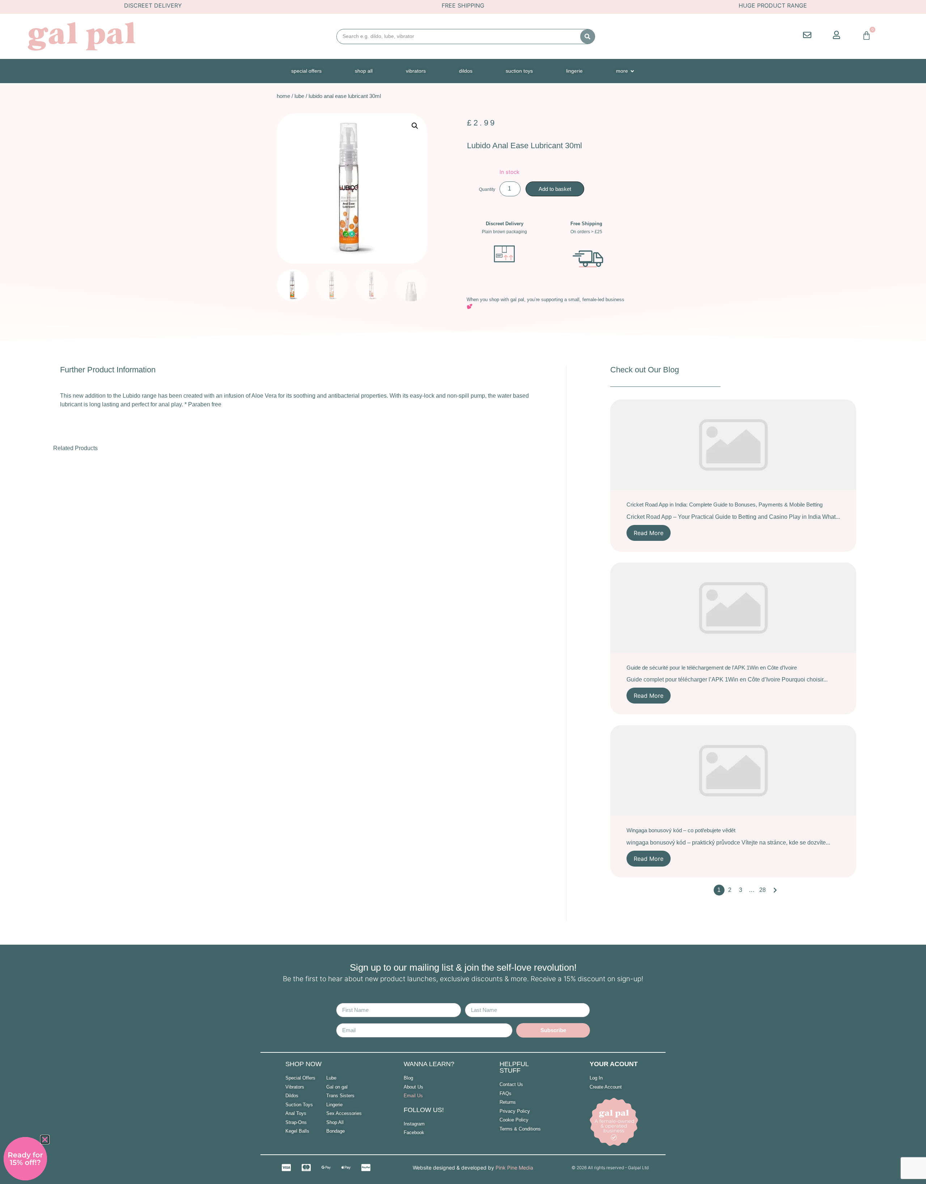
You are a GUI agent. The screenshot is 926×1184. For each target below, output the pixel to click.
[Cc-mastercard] (306, 1168)
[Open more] (632, 71)
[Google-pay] (326, 1168)
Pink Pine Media (514, 1167)
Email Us (413, 1095)
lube (299, 96)
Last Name (479, 1000)
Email (343, 1020)
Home (283, 96)
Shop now (303, 1064)
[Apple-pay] (346, 1168)
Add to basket (555, 189)
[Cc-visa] (286, 1168)
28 (762, 890)
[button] (414, 125)
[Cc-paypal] (366, 1168)
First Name (351, 1000)
